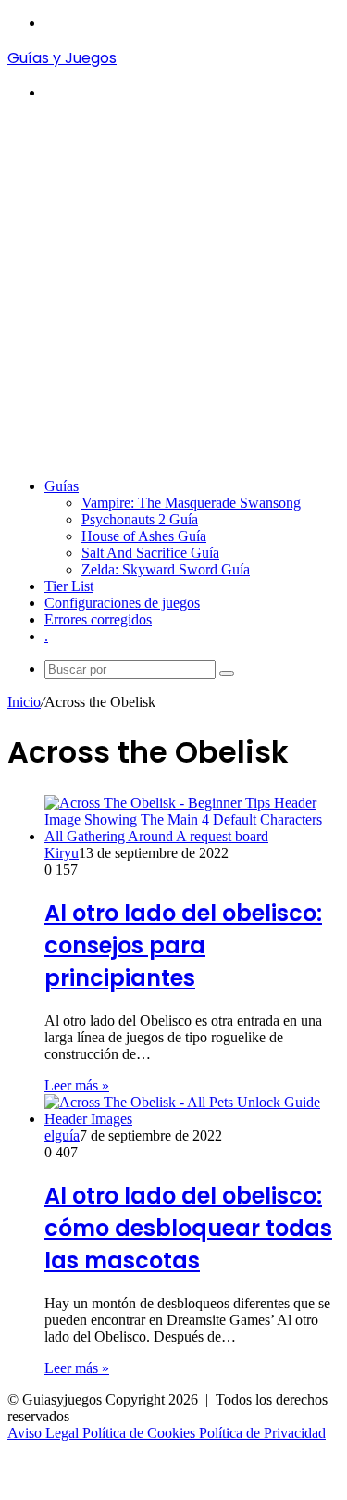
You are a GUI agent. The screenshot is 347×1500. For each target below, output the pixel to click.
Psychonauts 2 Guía (139, 519)
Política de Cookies (140, 1433)
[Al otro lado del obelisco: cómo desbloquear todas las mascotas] (192, 1119)
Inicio (24, 702)
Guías (61, 486)
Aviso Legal (44, 1433)
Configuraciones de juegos (122, 603)
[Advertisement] (173, 289)
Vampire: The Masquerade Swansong (191, 503)
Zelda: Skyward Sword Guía (165, 569)
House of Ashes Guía (143, 536)
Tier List (68, 586)
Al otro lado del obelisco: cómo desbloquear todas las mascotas (188, 1228)
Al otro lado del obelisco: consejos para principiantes (183, 945)
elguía (62, 1135)
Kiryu (61, 853)
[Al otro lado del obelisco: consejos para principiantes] (192, 836)
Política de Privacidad (262, 1433)
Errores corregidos (98, 619)
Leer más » (76, 1085)
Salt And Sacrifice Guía (150, 553)
